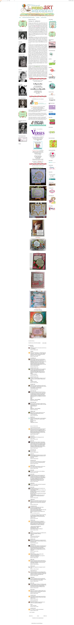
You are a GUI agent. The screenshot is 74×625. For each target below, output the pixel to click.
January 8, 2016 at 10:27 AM (34, 452)
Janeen (31, 474)
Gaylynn (31, 499)
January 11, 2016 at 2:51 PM (34, 557)
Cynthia (31, 483)
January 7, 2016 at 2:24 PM (34, 439)
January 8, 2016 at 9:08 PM (34, 481)
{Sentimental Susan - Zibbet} (34, 527)
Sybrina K (31, 465)
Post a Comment (32, 612)
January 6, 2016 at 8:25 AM (34, 366)
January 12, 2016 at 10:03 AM (34, 564)
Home (20, 17)
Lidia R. (31, 559)
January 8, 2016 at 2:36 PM (34, 472)
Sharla (31, 440)
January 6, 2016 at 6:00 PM (34, 382)
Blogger (41, 623)
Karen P (31, 589)
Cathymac (32, 411)
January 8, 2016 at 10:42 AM (34, 458)
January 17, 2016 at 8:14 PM (34, 599)
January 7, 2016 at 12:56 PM (34, 434)
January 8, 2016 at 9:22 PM (34, 497)
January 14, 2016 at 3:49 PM (34, 575)
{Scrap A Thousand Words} (37, 526)
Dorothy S (31, 384)
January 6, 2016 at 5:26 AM (34, 356)
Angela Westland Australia (34, 427)
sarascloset (32, 595)
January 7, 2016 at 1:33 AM (34, 400)
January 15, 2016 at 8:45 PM (34, 581)
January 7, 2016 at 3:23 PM (34, 448)
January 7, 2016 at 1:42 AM (34, 409)
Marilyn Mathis (32, 570)
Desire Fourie (32, 390)
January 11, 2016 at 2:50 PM (34, 551)
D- (30, 531)
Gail (31, 351)
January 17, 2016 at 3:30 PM (34, 593)
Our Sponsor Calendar (43, 17)
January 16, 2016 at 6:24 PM (34, 587)
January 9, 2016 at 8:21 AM (34, 504)
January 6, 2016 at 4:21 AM (34, 349)
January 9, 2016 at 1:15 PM (34, 518)
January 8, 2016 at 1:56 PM (34, 468)
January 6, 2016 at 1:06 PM (34, 375)
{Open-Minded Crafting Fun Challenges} (36, 528)
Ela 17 (31, 346)
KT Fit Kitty (32, 544)
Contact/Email (37, 17)
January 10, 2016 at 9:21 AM (34, 537)
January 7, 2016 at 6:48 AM (34, 415)
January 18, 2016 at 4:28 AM (34, 606)
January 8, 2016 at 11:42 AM (34, 463)
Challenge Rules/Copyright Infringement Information (28, 17)
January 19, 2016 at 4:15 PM (34, 610)
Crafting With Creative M (34, 422)
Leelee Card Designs (33, 605)
